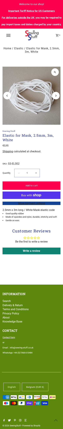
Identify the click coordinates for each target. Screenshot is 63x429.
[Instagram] (19, 420)
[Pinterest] (14, 420)
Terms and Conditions (16, 309)
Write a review (31, 250)
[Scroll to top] (56, 420)
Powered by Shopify (31, 425)
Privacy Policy (11, 313)
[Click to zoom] (55, 72)
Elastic (18, 48)
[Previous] (7, 95)
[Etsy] (25, 420)
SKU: (5, 163)
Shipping (8, 151)
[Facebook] (4, 420)
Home (7, 48)
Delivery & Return (13, 305)
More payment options (31, 203)
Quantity (6, 173)
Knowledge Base (12, 321)
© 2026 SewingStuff (12, 425)
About (6, 317)
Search (7, 301)
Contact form (9, 337)
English (12, 387)
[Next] (56, 95)
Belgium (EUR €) (35, 387)
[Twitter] (9, 420)
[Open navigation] (8, 35)
